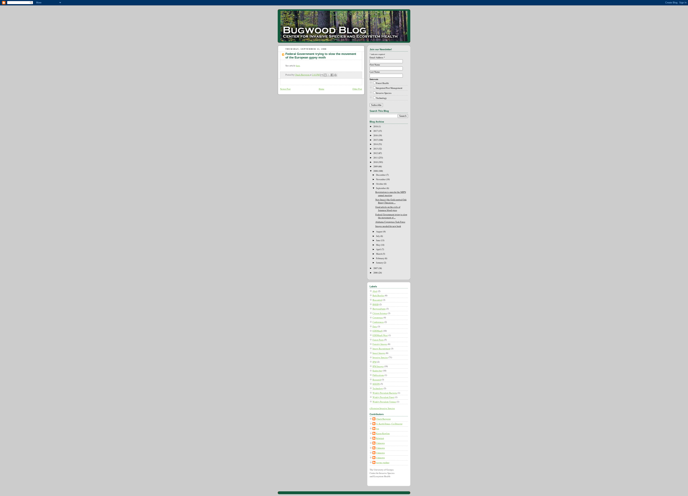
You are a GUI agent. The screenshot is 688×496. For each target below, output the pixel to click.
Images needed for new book (388, 226)
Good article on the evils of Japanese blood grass (387, 208)
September (381, 188)
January (380, 262)
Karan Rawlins (383, 433)
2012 (375, 153)
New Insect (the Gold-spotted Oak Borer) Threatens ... (391, 201)
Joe (377, 428)
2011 (375, 157)
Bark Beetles (378, 295)
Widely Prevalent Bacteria (384, 392)
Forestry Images (379, 344)
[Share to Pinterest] (335, 75)
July (378, 236)
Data (374, 326)
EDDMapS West (380, 335)
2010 (375, 162)
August (379, 231)
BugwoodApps (379, 308)
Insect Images (378, 353)
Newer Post (285, 88)
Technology (381, 98)
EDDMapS (377, 330)
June (378, 240)
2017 (375, 130)
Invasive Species (383, 93)
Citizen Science (379, 313)
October (380, 183)
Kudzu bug (377, 370)
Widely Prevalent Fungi (383, 397)
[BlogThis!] (325, 75)
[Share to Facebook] (332, 75)
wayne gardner (382, 462)
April (378, 249)
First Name (375, 64)
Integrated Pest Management (389, 88)
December (381, 174)
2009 (375, 166)
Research (376, 379)
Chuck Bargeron (383, 418)
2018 (375, 126)
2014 (375, 144)
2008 (375, 170)
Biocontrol (377, 299)
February (380, 258)
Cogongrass (377, 317)
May (378, 244)
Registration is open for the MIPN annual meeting (390, 194)
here (298, 65)
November (381, 179)
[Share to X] (328, 75)
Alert (374, 291)
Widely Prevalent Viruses (384, 401)
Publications (378, 375)
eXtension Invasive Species (382, 408)
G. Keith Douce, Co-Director (389, 423)
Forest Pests (378, 339)
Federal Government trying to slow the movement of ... (391, 216)
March (379, 253)
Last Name (375, 71)
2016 (375, 135)
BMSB (375, 304)
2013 (375, 148)
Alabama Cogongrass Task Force (390, 221)
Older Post (357, 88)
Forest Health (382, 83)
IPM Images (378, 366)
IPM (374, 361)
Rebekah (380, 438)
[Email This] (322, 75)
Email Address (377, 57)
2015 (375, 139)
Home (321, 88)
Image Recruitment (381, 348)
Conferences (378, 322)
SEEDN (376, 383)
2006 (375, 272)
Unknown (380, 443)
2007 (375, 268)
